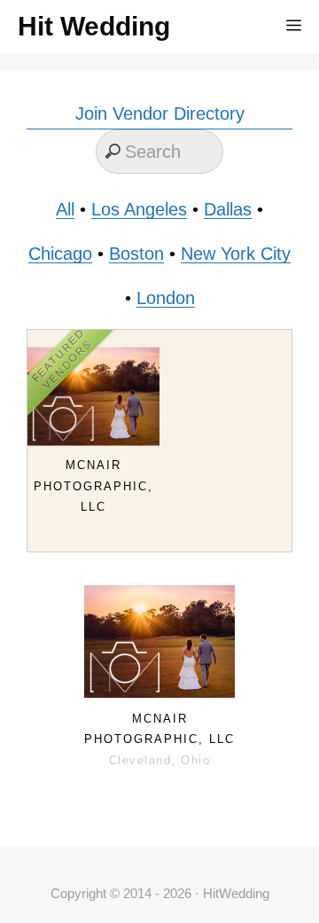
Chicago (60, 253)
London (165, 298)
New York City (236, 253)
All (65, 209)
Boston (136, 253)
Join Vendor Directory (160, 113)
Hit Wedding (94, 26)
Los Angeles (139, 209)
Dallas (228, 209)
